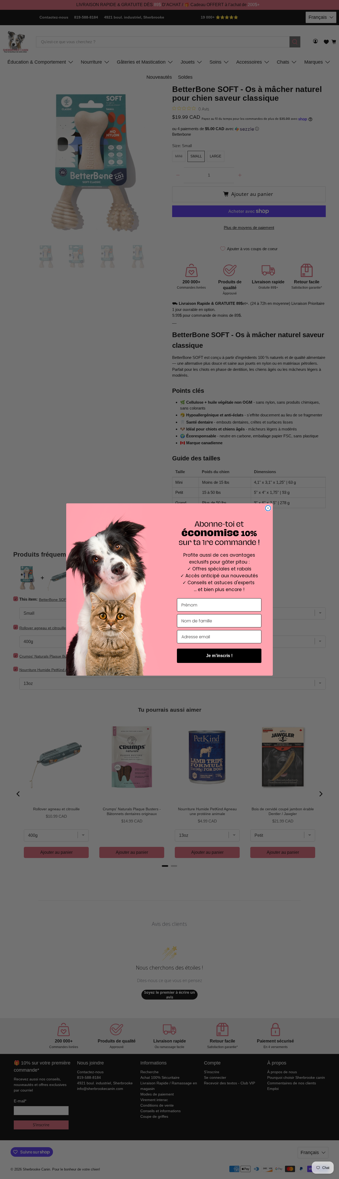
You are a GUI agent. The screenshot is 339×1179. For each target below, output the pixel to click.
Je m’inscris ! (219, 655)
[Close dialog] (268, 508)
